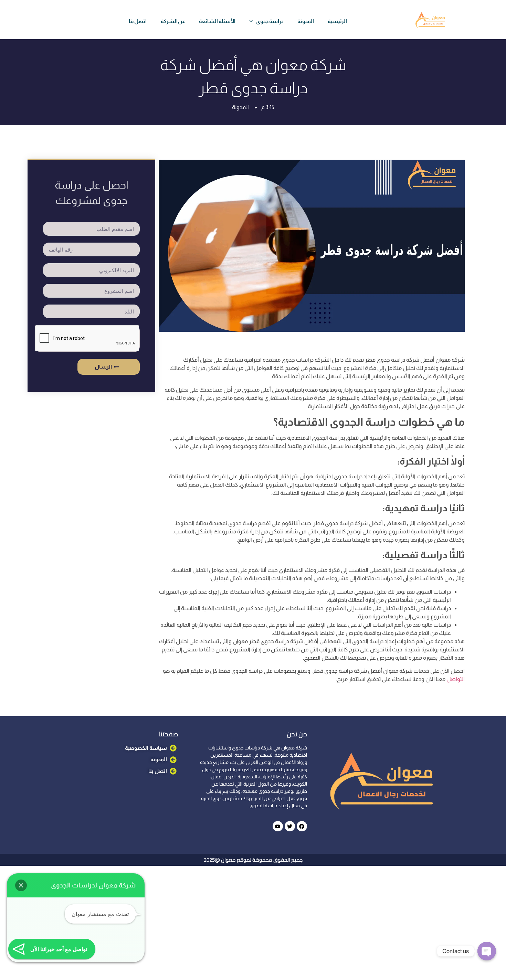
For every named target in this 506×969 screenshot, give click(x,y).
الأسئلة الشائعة (217, 21)
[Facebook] (302, 826)
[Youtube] (278, 826)
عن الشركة (173, 21)
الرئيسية (337, 21)
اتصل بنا (138, 21)
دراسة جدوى (270, 21)
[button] (21, 885)
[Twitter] (290, 826)
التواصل (455, 679)
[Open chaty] (486, 951)
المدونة (305, 21)
